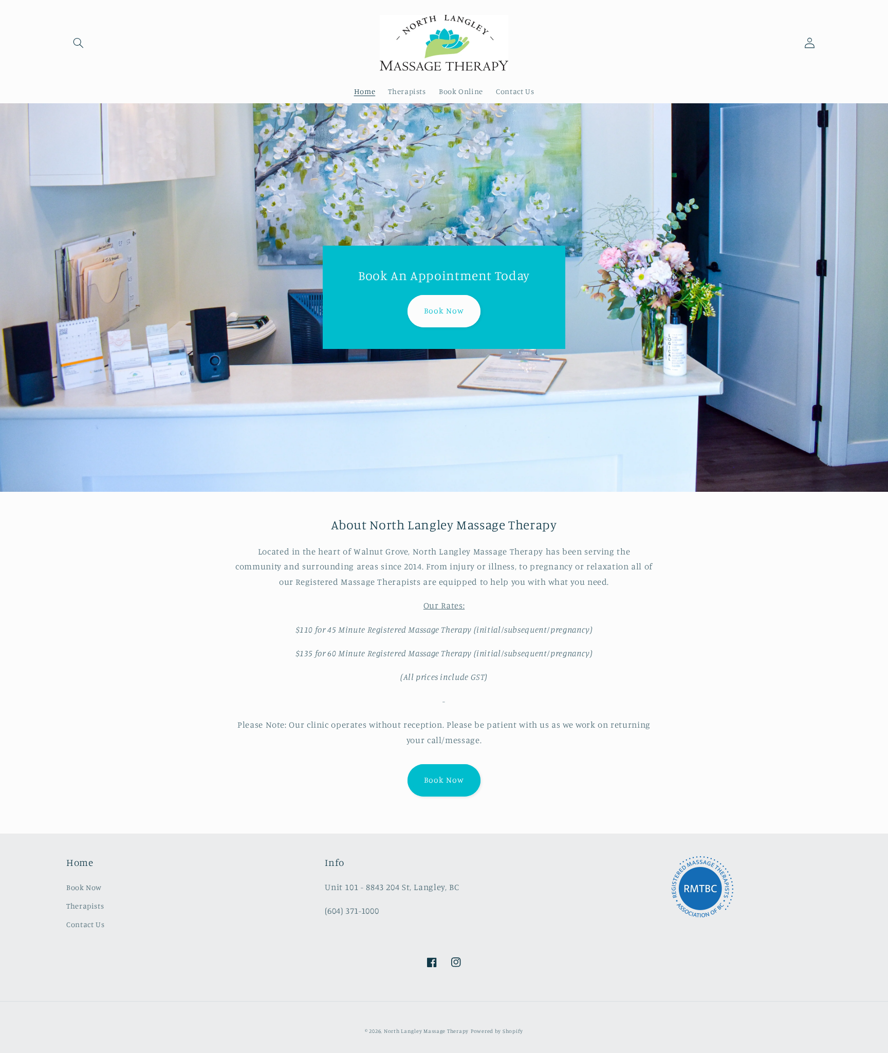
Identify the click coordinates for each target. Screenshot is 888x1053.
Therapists (85, 905)
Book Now (444, 311)
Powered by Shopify (497, 1031)
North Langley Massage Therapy (426, 1031)
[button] (78, 42)
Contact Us (85, 924)
